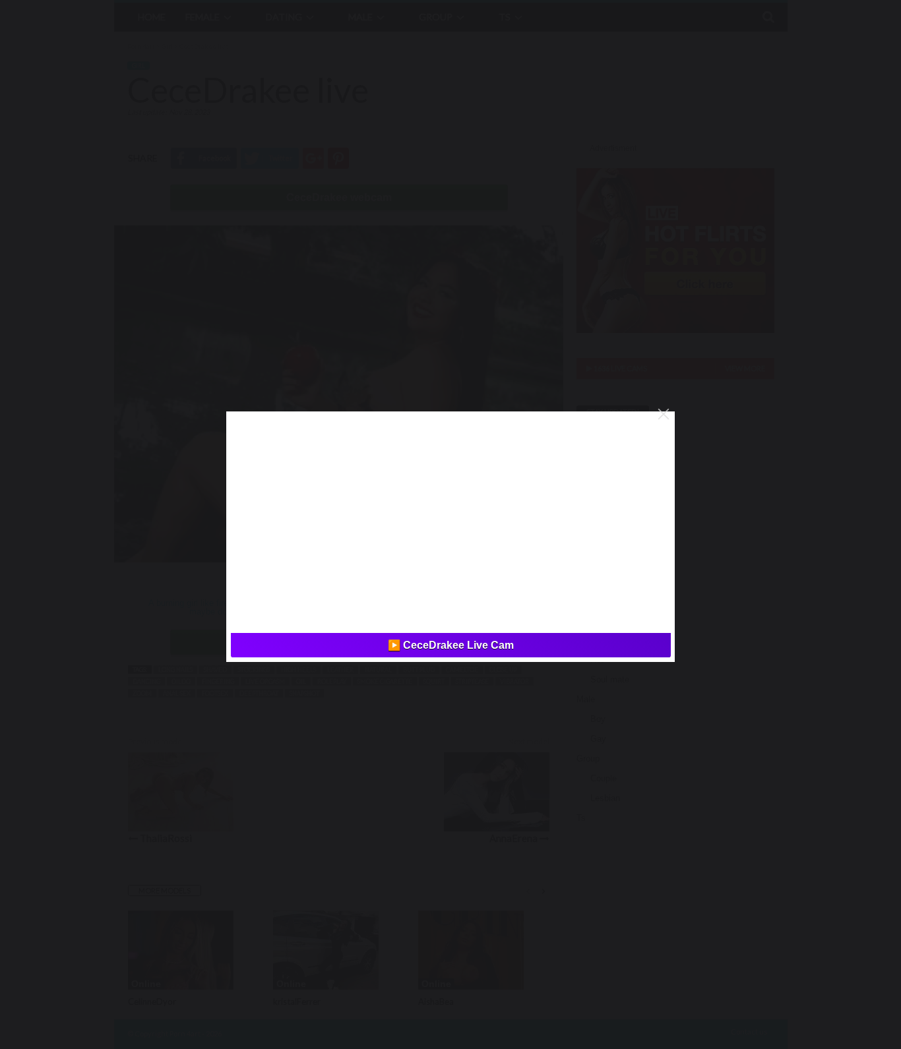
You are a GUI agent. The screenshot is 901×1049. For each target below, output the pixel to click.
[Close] (663, 414)
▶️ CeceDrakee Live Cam (451, 645)
